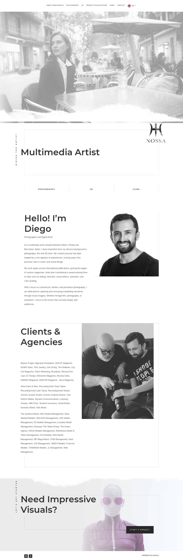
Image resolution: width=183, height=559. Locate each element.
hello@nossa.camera (150, 555)
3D (83, 5)
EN (133, 5)
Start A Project (140, 530)
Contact (121, 5)
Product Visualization (96, 5)
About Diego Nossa (55, 5)
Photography (72, 5)
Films (112, 5)
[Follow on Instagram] (26, 556)
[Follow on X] (30, 556)
